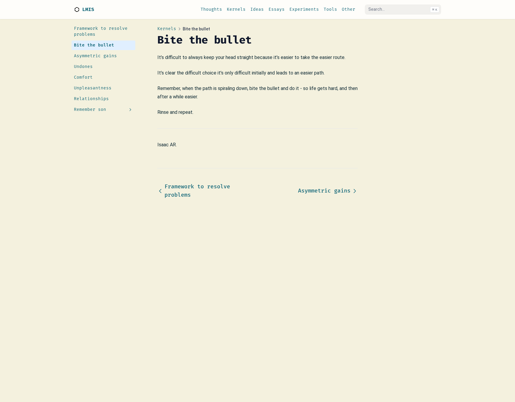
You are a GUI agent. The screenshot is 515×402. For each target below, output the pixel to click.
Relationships (91, 98)
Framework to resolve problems (101, 31)
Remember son (90, 109)
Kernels (166, 28)
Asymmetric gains (95, 55)
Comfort (83, 77)
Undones (83, 66)
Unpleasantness (92, 88)
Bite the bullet (94, 45)
